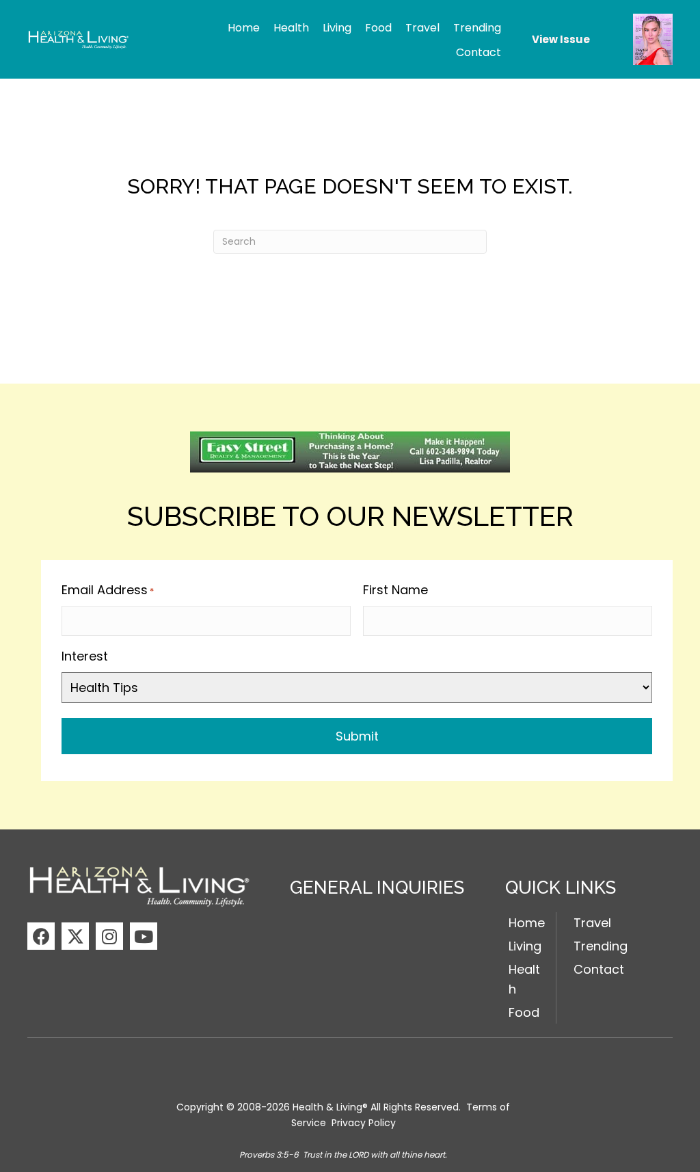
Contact (599, 969)
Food (524, 1012)
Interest (85, 656)
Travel (592, 922)
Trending (601, 946)
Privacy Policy (364, 1123)
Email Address (108, 589)
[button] (41, 936)
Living (525, 946)
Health (524, 979)
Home (527, 922)
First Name (395, 589)
